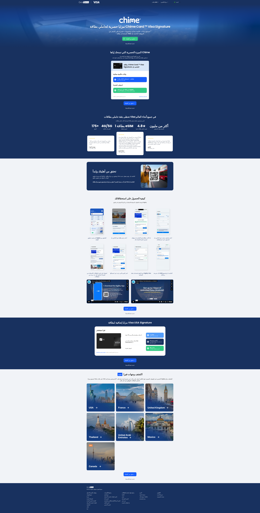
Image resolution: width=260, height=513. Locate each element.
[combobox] (177, 2)
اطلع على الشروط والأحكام (101, 352)
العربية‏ (177, 2)
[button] (155, 2)
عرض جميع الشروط (130, 43)
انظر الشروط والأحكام (143, 96)
